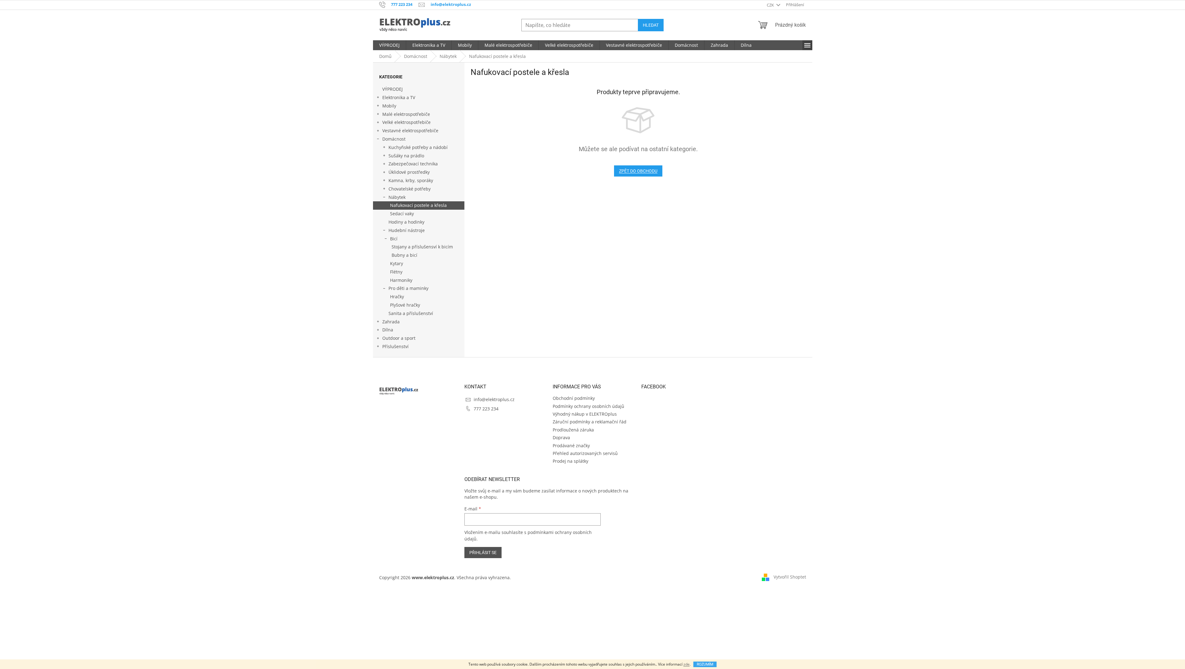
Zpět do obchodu (638, 170)
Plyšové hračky (405, 305)
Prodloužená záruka (573, 430)
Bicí (393, 239)
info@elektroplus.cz (494, 399)
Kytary (396, 263)
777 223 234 (486, 409)
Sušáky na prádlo (406, 156)
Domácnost (394, 139)
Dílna (387, 330)
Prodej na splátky (570, 461)
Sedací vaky (402, 213)
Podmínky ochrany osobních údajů (588, 406)
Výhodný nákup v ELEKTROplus (585, 414)
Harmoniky (401, 280)
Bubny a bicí (404, 255)
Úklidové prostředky (409, 172)
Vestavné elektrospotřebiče (410, 130)
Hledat (651, 25)
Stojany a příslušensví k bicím (422, 247)
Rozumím (705, 664)
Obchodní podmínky (574, 398)
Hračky (397, 297)
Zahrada (391, 322)
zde (686, 664)
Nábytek (397, 197)
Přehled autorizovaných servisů (585, 453)
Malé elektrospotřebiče (406, 114)
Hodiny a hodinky (406, 222)
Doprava (561, 437)
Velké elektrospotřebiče (406, 122)
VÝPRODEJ (392, 89)
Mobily (389, 106)
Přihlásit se (483, 552)
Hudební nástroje (406, 230)
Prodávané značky (571, 445)
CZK (771, 5)
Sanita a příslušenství (410, 313)
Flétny (396, 272)
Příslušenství (395, 346)
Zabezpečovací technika (413, 164)
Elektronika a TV (398, 97)
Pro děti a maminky (408, 288)
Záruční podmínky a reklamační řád (589, 422)
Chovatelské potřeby (409, 189)
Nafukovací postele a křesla (418, 205)
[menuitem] (389, 45)
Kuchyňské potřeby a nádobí (418, 147)
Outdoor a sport (398, 338)
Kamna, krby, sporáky (410, 180)
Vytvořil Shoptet (790, 577)
